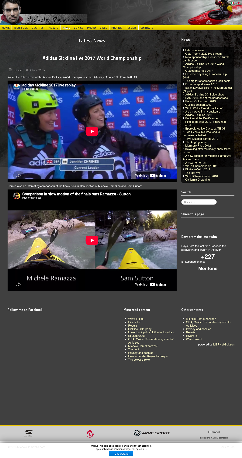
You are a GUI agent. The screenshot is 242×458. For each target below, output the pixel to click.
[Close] (209, 204)
